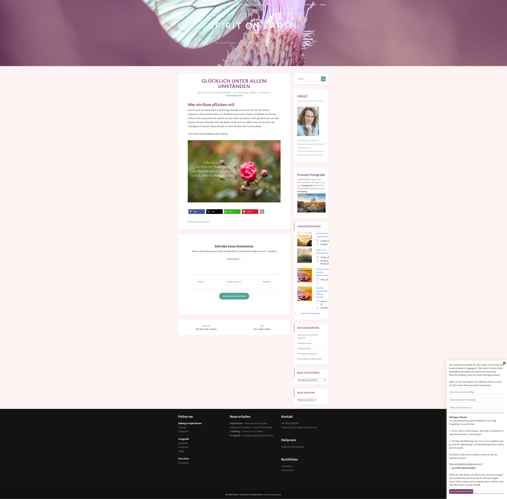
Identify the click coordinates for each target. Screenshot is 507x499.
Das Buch (289, 4)
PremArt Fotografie (307, 4)
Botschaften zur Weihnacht (309, 359)
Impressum (286, 466)
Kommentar (234, 258)
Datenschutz (484, 440)
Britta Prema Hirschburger (216, 92)
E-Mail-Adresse (234, 281)
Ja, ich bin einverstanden (463, 467)
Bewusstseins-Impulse (198, 221)
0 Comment (264, 92)
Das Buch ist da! (304, 343)
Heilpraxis (257, 4)
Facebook (183, 443)
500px (181, 451)
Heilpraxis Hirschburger (292, 446)
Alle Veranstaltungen (310, 313)
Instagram (183, 431)
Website (267, 281)
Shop (322, 4)
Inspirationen (273, 4)
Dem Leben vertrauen (307, 353)
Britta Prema (242, 4)
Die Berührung (303, 348)
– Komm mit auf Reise (246, 431)
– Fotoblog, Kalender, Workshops (252, 435)
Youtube (182, 427)
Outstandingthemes (272, 494)
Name (201, 281)
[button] (196, 211)
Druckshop (183, 462)
